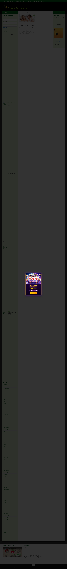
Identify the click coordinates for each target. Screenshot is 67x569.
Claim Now (33, 293)
